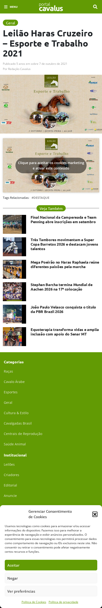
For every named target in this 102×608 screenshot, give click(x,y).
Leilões (9, 464)
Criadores (11, 475)
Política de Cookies (34, 602)
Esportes (11, 392)
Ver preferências (21, 591)
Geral (8, 402)
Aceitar (13, 565)
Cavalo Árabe (14, 381)
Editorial (10, 485)
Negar (12, 578)
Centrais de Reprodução (23, 433)
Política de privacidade (63, 602)
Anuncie (10, 495)
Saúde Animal (15, 444)
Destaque (41, 197)
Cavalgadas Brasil (18, 423)
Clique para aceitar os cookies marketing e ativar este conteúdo (51, 165)
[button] (95, 514)
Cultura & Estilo (16, 413)
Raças (8, 371)
